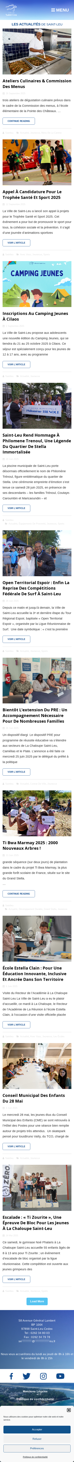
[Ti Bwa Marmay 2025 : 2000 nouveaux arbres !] (37, 813)
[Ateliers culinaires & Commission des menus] (37, 51)
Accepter (37, 1429)
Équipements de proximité (32, 523)
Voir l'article (19, 244)
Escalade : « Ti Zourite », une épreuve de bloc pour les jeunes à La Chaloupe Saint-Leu (36, 1222)
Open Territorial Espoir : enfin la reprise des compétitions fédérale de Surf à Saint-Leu (36, 588)
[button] (69, 1410)
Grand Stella (50, 909)
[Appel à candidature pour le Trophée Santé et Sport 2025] (37, 162)
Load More (37, 1301)
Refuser (37, 1438)
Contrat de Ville (38, 783)
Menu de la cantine (51, 133)
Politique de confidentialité (35, 1457)
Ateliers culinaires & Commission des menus (37, 83)
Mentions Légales (35, 1391)
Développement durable (31, 909)
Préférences (37, 1448)
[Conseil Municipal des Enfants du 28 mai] (37, 1066)
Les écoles (59, 1036)
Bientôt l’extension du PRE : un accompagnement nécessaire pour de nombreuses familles (35, 715)
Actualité (24, 133)
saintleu (9, 133)
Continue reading (21, 122)
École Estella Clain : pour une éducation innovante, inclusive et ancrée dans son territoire (34, 973)
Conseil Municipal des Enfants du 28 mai (34, 1098)
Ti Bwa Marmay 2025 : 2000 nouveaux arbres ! (30, 845)
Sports (46, 254)
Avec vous (25, 254)
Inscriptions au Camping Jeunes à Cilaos (35, 316)
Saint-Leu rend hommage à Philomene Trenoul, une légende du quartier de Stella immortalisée (37, 443)
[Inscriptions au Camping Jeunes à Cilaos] (37, 284)
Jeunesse (35, 133)
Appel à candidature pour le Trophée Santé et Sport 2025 (32, 194)
